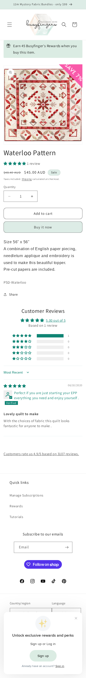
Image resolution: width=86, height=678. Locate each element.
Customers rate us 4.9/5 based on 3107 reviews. (41, 454)
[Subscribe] (67, 547)
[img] (15, 386)
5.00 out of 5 (55, 320)
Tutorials (16, 517)
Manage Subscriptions (26, 495)
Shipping (27, 179)
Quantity (10, 187)
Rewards (16, 506)
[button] (9, 24)
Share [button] (13, 294)
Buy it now (43, 227)
